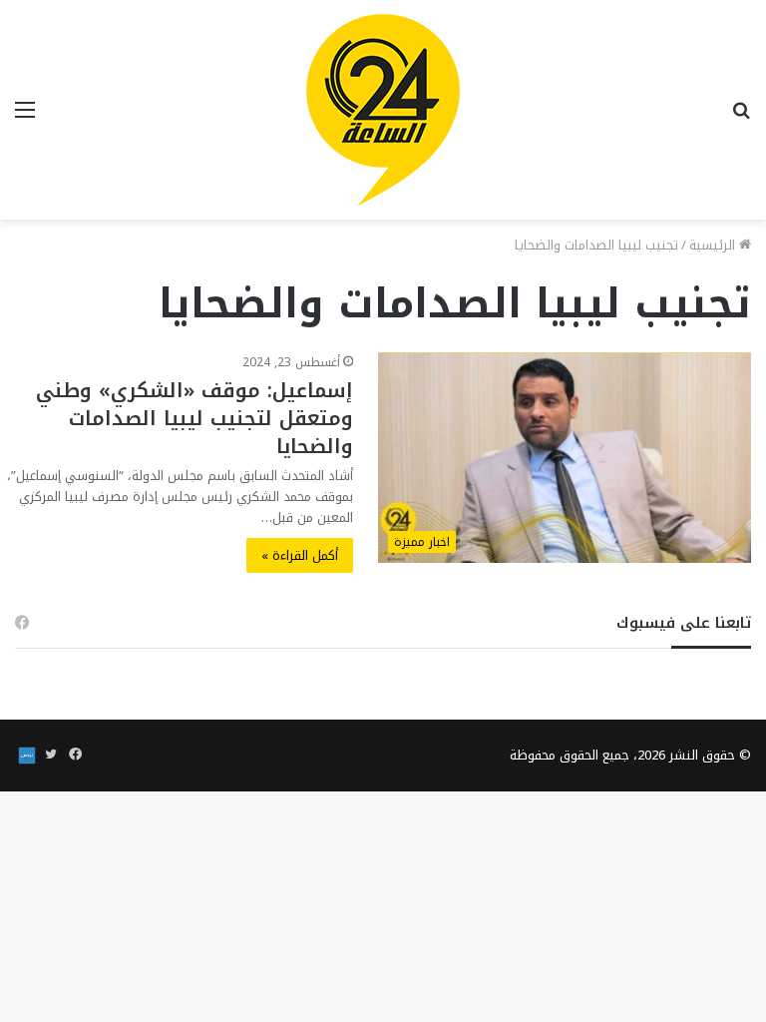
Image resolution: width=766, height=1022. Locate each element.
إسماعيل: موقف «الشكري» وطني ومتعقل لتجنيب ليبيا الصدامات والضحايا (194, 418)
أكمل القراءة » (299, 555)
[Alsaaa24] (383, 110)
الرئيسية (714, 245)
